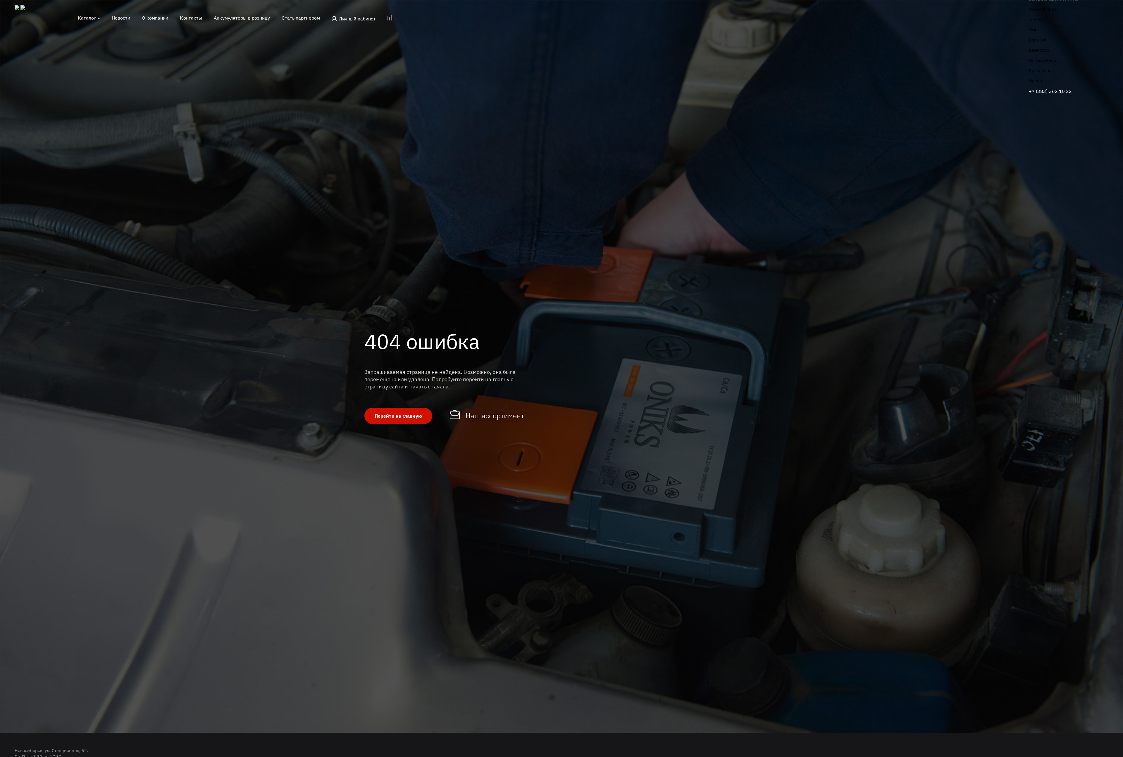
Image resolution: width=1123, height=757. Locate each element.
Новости (121, 18)
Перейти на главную (398, 416)
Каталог (87, 18)
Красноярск (1041, 70)
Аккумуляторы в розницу (242, 18)
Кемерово (1039, 50)
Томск (1035, 19)
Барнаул (1037, 40)
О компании (155, 18)
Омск (1034, 29)
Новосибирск (1043, 9)
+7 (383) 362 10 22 (1050, 91)
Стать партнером (301, 18)
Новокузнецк (1042, 60)
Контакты (191, 18)
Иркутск (1037, 81)
